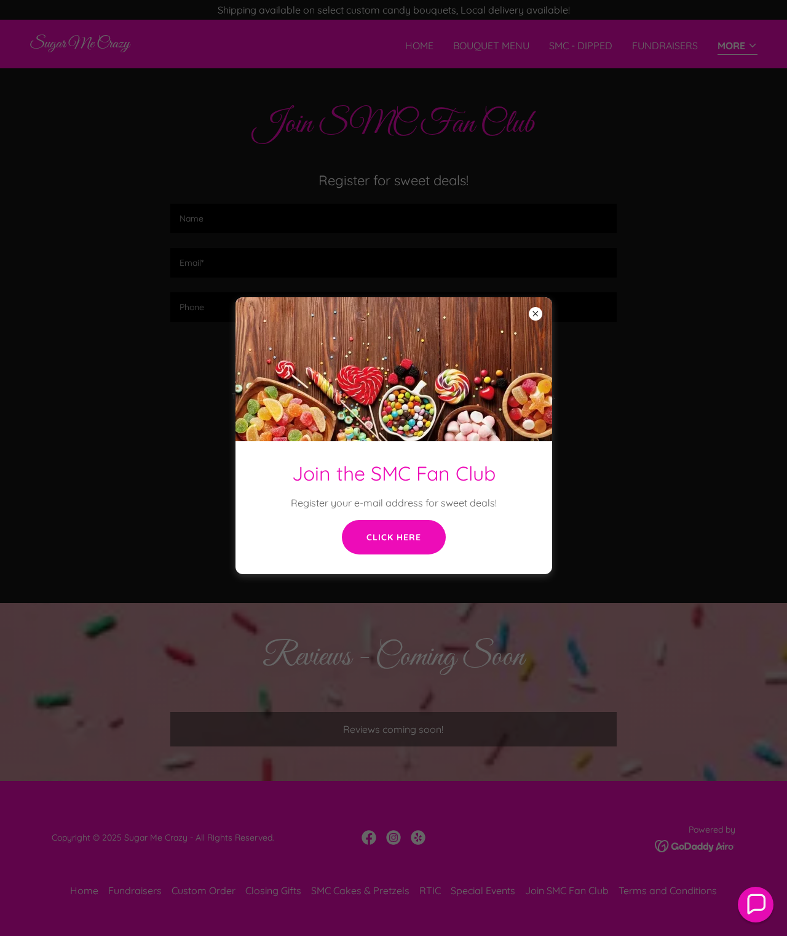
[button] (755, 904)
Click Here (393, 537)
